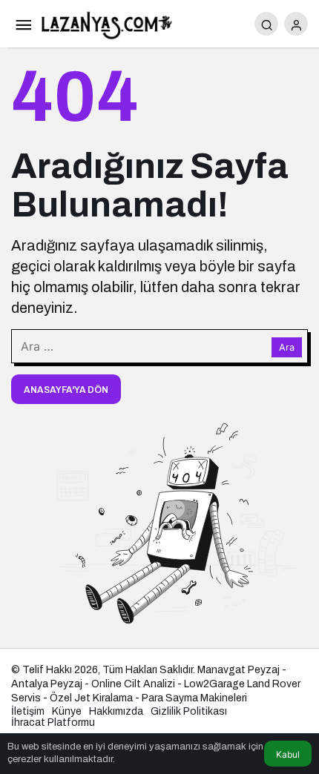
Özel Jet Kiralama (91, 698)
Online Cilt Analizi (133, 683)
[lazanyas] (107, 22)
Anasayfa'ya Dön (66, 390)
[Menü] (23, 24)
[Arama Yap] (266, 24)
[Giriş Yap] (296, 24)
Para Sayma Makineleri (194, 698)
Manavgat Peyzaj (238, 669)
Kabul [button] (288, 754)
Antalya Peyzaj (46, 683)
